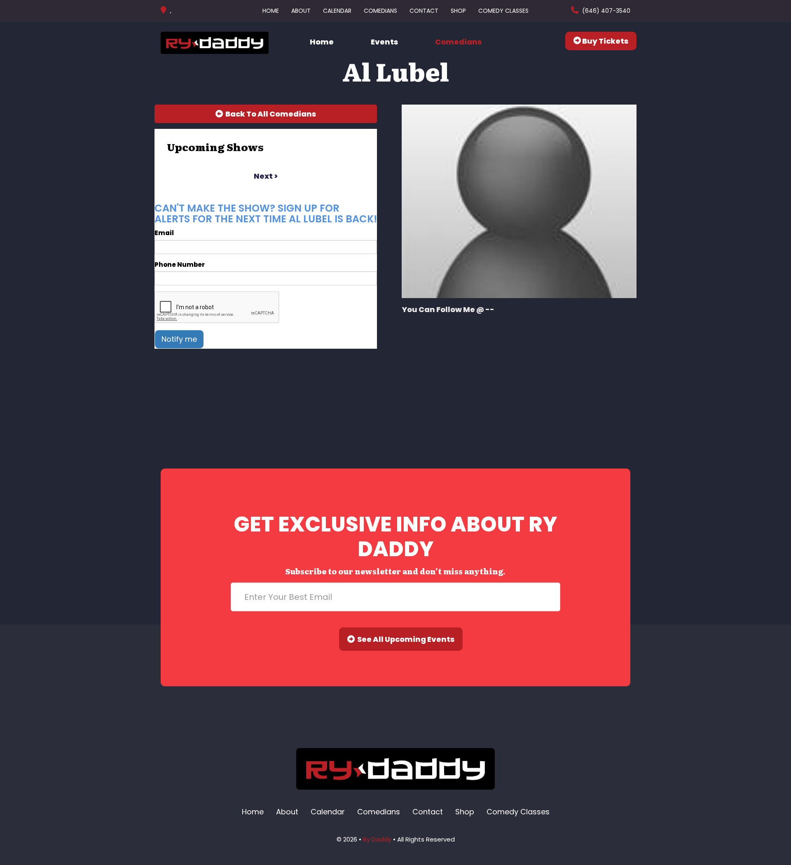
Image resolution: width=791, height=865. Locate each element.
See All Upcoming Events (404, 639)
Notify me (179, 339)
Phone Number (179, 264)
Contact (424, 11)
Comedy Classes (503, 11)
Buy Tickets (604, 41)
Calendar (337, 11)
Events (384, 42)
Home (270, 11)
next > (266, 176)
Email (164, 232)
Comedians (380, 11)
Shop (458, 11)
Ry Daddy (377, 839)
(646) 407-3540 (605, 11)
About (301, 11)
